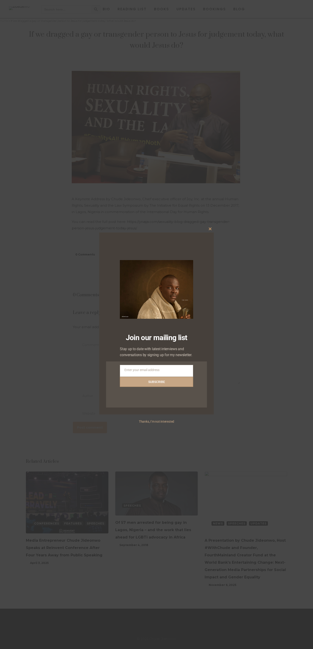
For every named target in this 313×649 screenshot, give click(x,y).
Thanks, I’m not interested (156, 421)
